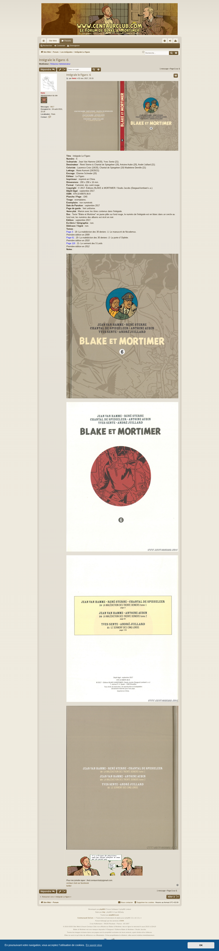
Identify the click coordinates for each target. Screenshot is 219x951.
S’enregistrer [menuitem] (176, 41)
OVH (122, 921)
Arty (103, 912)
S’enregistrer (75, 46)
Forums (67, 41)
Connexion (61, 46)
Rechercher (47, 46)
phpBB (102, 909)
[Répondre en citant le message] (176, 76)
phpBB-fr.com (114, 915)
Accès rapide (44, 41)
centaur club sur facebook (77, 883)
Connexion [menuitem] (171, 41)
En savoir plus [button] (94, 945)
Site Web (53, 41)
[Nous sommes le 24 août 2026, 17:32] (143, 52)
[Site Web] (109, 19)
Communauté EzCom (85, 918)
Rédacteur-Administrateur (60, 64)
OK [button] (201, 945)
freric (43, 93)
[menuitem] (164, 40)
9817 (52, 107)
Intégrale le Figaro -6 (53, 60)
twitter (69, 886)
